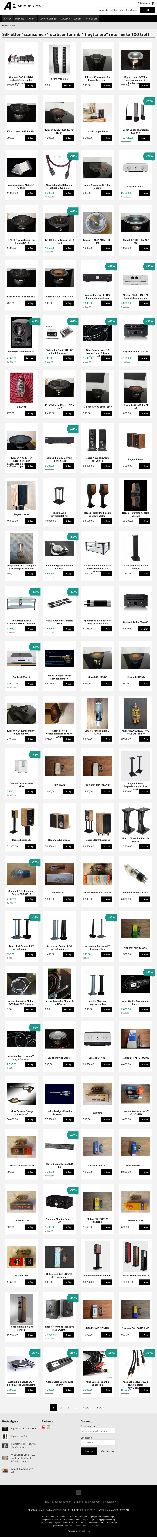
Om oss (32, 18)
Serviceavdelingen (48, 18)
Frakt (46, 1501)
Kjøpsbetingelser (61, 1501)
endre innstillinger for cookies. (90, 1525)
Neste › (87, 1407)
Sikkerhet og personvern (87, 1501)
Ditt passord (86, 1437)
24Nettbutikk (84, 1530)
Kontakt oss (91, 18)
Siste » (100, 1407)
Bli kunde (19, 18)
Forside (7, 18)
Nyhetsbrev (109, 1501)
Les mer (69, 1525)
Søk (147, 9)
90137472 (89, 1510)
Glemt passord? (108, 1451)
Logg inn (78, 18)
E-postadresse (88, 1426)
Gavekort (65, 18)
